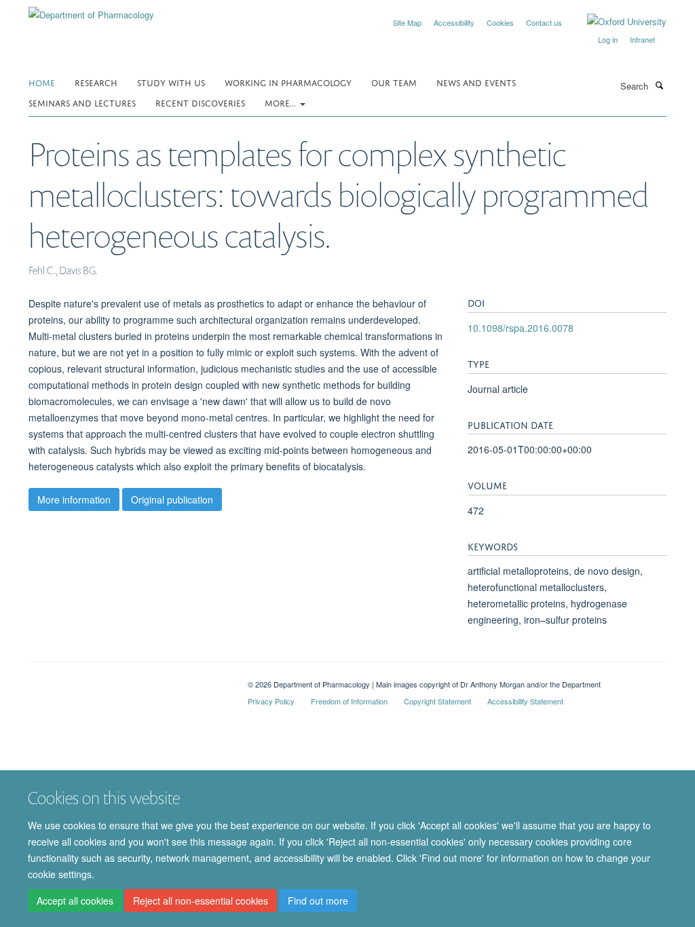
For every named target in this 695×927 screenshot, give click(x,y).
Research (96, 81)
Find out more (318, 900)
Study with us (171, 81)
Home (42, 81)
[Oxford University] (616, 22)
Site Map (407, 22)
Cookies (500, 22)
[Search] (659, 84)
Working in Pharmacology (288, 81)
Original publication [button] (172, 499)
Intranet (642, 39)
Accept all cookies (75, 900)
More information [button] (74, 499)
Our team (394, 81)
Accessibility (454, 22)
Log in (608, 39)
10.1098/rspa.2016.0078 (521, 328)
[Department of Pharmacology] (91, 9)
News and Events (476, 81)
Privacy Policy (271, 701)
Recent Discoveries (200, 102)
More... (282, 102)
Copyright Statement (437, 701)
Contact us (544, 22)
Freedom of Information (349, 701)
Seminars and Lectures (82, 102)
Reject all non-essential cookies (200, 900)
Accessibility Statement (525, 701)
